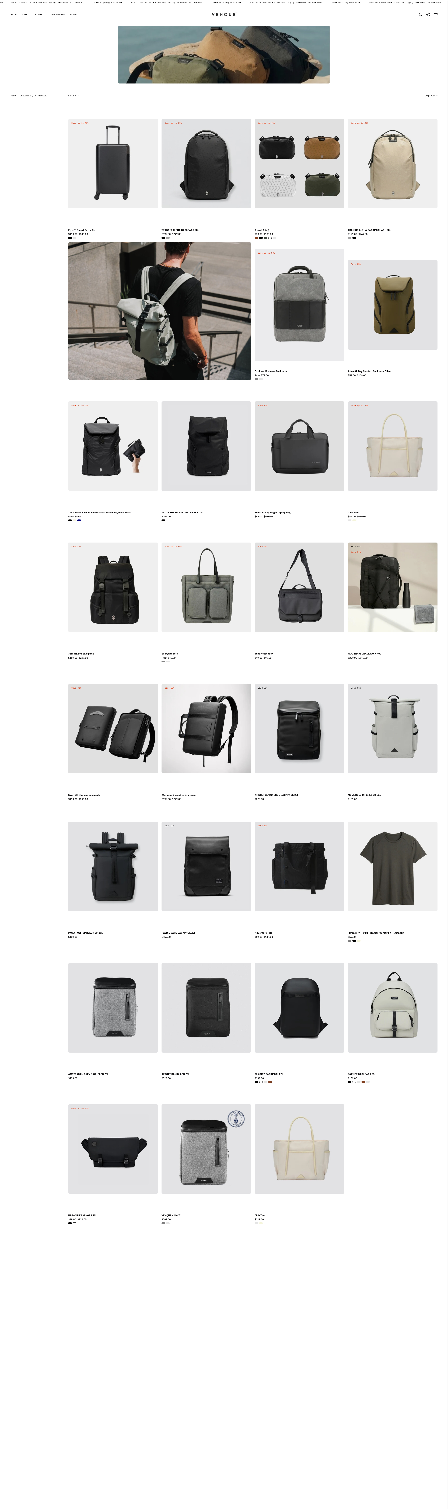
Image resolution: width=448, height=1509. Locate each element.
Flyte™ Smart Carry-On (81, 230)
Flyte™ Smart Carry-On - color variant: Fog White (74, 238)
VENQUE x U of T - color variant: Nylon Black (168, 1223)
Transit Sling (262, 230)
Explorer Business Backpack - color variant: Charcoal (261, 379)
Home (13, 95)
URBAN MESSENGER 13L (82, 1215)
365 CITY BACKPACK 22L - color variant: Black (256, 1082)
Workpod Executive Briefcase (179, 795)
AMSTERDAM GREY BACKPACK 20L (88, 1074)
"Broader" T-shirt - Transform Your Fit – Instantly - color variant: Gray (349, 941)
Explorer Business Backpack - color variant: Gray (256, 379)
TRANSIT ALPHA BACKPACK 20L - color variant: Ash (168, 238)
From (262, 375)
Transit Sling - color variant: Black (261, 238)
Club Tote (353, 512)
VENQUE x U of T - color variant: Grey (163, 1223)
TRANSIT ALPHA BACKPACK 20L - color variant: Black (163, 238)
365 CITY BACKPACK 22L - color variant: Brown (270, 1082)
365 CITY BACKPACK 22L (269, 1074)
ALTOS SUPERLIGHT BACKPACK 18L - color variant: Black (163, 520)
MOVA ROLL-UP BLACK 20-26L (85, 933)
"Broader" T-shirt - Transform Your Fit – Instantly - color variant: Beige (358, 941)
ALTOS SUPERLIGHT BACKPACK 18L (182, 512)
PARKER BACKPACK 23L (362, 1074)
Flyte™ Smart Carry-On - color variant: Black (70, 238)
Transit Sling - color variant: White (270, 238)
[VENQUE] (224, 14)
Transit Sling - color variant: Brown (256, 238)
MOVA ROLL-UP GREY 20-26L (364, 795)
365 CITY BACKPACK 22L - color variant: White (261, 1082)
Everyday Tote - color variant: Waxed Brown (168, 661)
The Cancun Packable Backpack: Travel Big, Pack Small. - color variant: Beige (74, 520)
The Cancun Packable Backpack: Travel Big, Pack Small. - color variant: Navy (79, 520)
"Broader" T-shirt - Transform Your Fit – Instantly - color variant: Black (354, 941)
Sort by (72, 95)
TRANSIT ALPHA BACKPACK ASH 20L (369, 230)
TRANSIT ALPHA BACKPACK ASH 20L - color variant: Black (354, 238)
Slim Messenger (264, 654)
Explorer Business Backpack (271, 371)
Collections (25, 95)
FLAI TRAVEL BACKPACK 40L (364, 654)
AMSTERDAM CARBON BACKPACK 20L (276, 795)
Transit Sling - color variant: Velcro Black (274, 238)
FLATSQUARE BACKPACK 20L (178, 933)
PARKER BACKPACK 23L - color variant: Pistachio (358, 1082)
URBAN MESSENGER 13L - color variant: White (74, 1223)
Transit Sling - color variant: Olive (265, 238)
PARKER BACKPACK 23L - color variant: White (354, 1082)
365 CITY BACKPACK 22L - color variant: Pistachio (265, 1082)
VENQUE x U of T (171, 1215)
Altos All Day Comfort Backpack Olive (369, 371)
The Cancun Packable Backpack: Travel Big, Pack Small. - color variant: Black (70, 520)
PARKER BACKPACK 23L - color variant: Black (349, 1082)
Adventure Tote (263, 933)
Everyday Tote (170, 654)
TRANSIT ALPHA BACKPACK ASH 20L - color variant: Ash (349, 238)
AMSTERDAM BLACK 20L (176, 1074)
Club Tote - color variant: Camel (349, 520)
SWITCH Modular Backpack (84, 795)
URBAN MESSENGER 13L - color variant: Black (70, 1223)
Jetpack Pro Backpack (81, 654)
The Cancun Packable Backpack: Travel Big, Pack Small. (100, 512)
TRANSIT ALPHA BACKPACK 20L (180, 230)
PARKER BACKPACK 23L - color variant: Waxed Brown (368, 1082)
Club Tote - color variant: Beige (354, 520)
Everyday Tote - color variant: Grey (163, 661)
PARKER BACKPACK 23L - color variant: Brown (363, 1082)
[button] (26, 14)
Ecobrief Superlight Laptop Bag (272, 512)
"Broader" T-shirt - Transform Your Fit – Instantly (376, 933)
